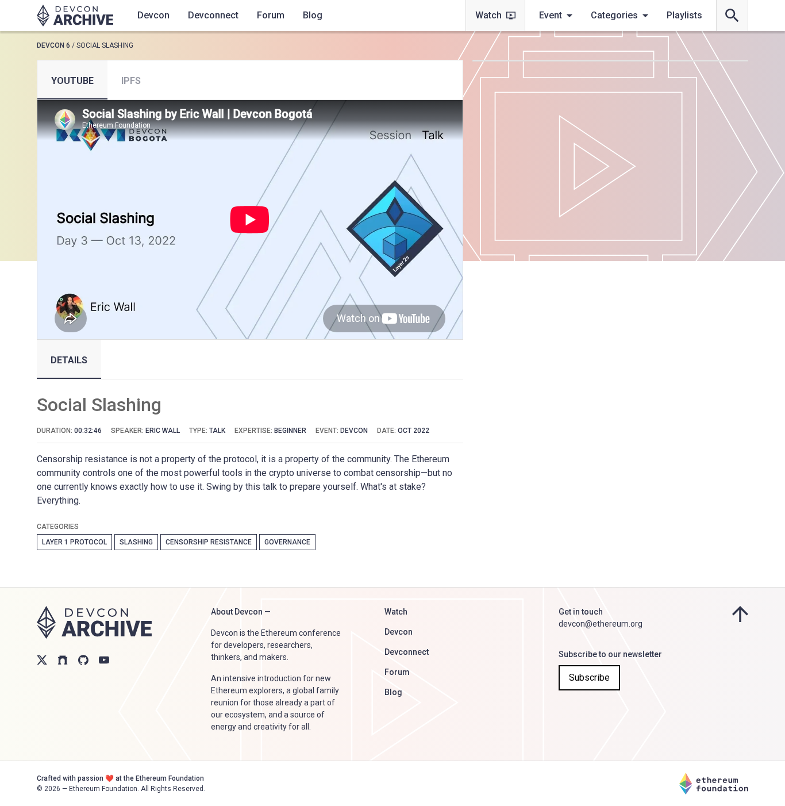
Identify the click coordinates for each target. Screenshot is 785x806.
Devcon (153, 15)
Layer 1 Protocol (74, 542)
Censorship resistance (209, 542)
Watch (488, 15)
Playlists (684, 15)
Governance (287, 542)
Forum (270, 15)
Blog (312, 15)
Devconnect (213, 15)
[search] (732, 15)
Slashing (136, 542)
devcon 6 (53, 45)
